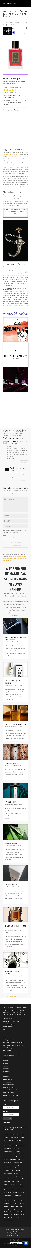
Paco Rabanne (14, 1198)
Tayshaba (23, 1209)
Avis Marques (8, 1082)
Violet (22, 1214)
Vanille (26, 157)
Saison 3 (6, 1063)
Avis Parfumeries (9, 1084)
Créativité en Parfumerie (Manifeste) (14, 1042)
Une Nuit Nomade (15, 1214)
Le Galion (16, 1173)
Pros (5, 1029)
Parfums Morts (17, 845)
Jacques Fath (20, 1165)
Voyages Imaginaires (9, 1217)
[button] (26, 1243)
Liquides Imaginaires (20, 1176)
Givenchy (21, 1154)
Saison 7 (6, 1074)
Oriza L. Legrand (17, 1195)
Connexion (7, 1032)
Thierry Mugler (20, 1211)
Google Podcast (17, 1232)
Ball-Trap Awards (9, 1092)
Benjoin (23, 277)
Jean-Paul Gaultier (8, 1167)
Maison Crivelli (15, 1181)
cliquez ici (18, 477)
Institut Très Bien (8, 1162)
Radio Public (11, 1236)
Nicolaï (22, 1192)
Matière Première (8, 1187)
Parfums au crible (9, 1087)
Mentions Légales (9, 1024)
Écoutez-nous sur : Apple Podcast (14, 1230)
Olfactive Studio (7, 1195)
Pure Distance (19, 1206)
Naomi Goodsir (7, 1192)
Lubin (13, 1178)
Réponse (23, 462)
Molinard (12, 1189)
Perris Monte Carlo (19, 1203)
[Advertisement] (15, 129)
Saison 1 (6, 1058)
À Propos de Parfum (10, 1040)
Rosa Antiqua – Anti (11, 763)
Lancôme (18, 1170)
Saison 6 (7, 932)
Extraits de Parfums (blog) (11, 1090)
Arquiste (6, 1137)
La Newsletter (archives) (11, 1095)
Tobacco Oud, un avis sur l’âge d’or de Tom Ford (15, 638)
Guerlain (16, 1156)
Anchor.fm (10, 1234)
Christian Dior (18, 1140)
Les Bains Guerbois (8, 1176)
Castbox (19, 1236)
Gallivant (15, 1154)
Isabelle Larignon (18, 1162)
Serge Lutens (15, 1209)
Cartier (5, 1140)
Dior (15, 1143)
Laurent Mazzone (8, 1173)
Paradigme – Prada (11, 843)
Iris (14, 275)
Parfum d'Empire (8, 1200)
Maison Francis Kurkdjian (10, 1184)
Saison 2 (6, 1060)
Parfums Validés (16, 642)
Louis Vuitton (7, 1178)
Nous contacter (8, 1026)
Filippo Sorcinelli (8, 1148)
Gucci (10, 1156)
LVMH (22, 1178)
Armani (23, 1134)
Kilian (16, 1167)
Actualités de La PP (9, 1050)
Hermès (6, 1159)
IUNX (13, 1165)
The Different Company (9, 1211)
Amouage (6, 1134)
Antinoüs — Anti (10, 802)
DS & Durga (11, 1145)
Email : (5, 1104)
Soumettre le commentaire (15, 543)
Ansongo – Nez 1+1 (11, 885)
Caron (22, 1137)
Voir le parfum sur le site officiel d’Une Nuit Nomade (15, 314)
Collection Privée (8, 1143)
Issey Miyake (7, 1165)
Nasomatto (16, 1192)
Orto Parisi (6, 1198)
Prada (12, 1206)
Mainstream (7, 1181)
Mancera (20, 1184)
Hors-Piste (7, 1076)
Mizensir (6, 1189)
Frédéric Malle (7, 1154)
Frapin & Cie (17, 1151)
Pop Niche (6, 1206)
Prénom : (6, 1111)
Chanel (11, 1140)
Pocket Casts (19, 1234)
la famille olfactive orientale (11, 154)
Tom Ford (6, 1214)
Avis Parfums (8, 1079)
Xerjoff (17, 1217)
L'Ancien (12, 468)
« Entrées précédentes (9, 996)
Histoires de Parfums (15, 1159)
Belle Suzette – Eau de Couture (15, 724)
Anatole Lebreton (15, 1134)
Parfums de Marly (8, 1203)
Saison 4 (6, 1066)
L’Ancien (17, 110)
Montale (18, 1189)
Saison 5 (6, 1069)
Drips (5, 1145)
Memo (16, 1187)
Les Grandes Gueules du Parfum (13, 1045)
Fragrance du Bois (8, 1151)
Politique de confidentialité (12, 1021)
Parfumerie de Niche (19, 1200)
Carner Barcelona (14, 1137)
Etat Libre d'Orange (21, 1145)
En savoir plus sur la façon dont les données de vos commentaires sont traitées (14, 558)
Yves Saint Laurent (8, 1220)
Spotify (9, 1232)
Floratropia (16, 1148)
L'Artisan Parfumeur (8, 1170)
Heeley (22, 1156)
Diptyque (20, 1143)
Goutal (5, 1156)
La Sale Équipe (8, 1048)
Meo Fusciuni (23, 1187)
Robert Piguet (7, 1209)
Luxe (18, 1178)
